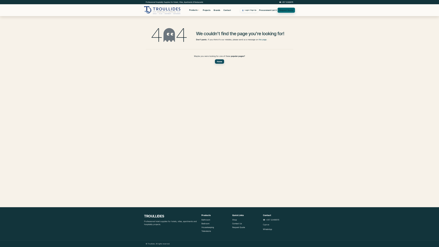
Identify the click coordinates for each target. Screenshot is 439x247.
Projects (206, 10)
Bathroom (205, 220)
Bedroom (205, 223)
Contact (227, 10)
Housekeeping (207, 227)
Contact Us (237, 223)
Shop (234, 220)
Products (194, 10)
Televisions (206, 231)
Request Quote (286, 10)
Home (219, 61)
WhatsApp (267, 229)
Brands (217, 10)
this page (262, 39)
